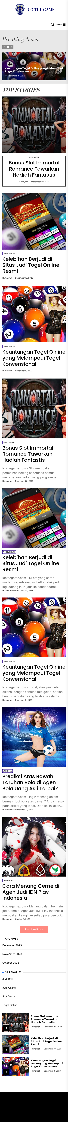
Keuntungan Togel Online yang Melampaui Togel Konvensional (33, 357)
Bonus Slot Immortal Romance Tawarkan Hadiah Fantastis (34, 168)
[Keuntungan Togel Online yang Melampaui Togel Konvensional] (34, 314)
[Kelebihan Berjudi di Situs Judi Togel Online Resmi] (34, 221)
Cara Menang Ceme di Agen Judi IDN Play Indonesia (30, 892)
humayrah (23, 182)
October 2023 (10, 962)
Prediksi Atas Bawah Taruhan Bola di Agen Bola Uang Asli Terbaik (33, 70)
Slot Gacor (34, 157)
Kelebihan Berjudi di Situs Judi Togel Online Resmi (30, 265)
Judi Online (8, 880)
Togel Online (9, 253)
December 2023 (12, 945)
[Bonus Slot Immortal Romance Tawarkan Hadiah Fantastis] (34, 124)
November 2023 (12, 954)
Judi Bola (7, 771)
